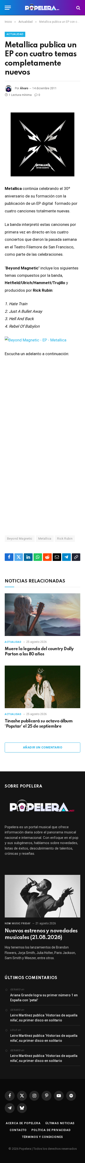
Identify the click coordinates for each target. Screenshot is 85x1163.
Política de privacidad (50, 1130)
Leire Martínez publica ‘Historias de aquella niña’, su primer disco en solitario (43, 1017)
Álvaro (24, 88)
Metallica (44, 538)
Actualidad (15, 34)
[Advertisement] (42, 477)
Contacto (18, 1130)
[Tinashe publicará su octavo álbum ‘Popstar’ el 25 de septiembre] (42, 687)
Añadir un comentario (42, 747)
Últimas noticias (60, 1123)
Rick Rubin (64, 538)
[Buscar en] (77, 7)
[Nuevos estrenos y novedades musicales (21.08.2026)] (42, 896)
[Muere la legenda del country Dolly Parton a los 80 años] (42, 614)
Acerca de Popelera (23, 1123)
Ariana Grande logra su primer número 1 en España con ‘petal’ (44, 997)
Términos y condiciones (42, 1137)
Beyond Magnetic (19, 538)
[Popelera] (42, 7)
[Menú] (8, 7)
